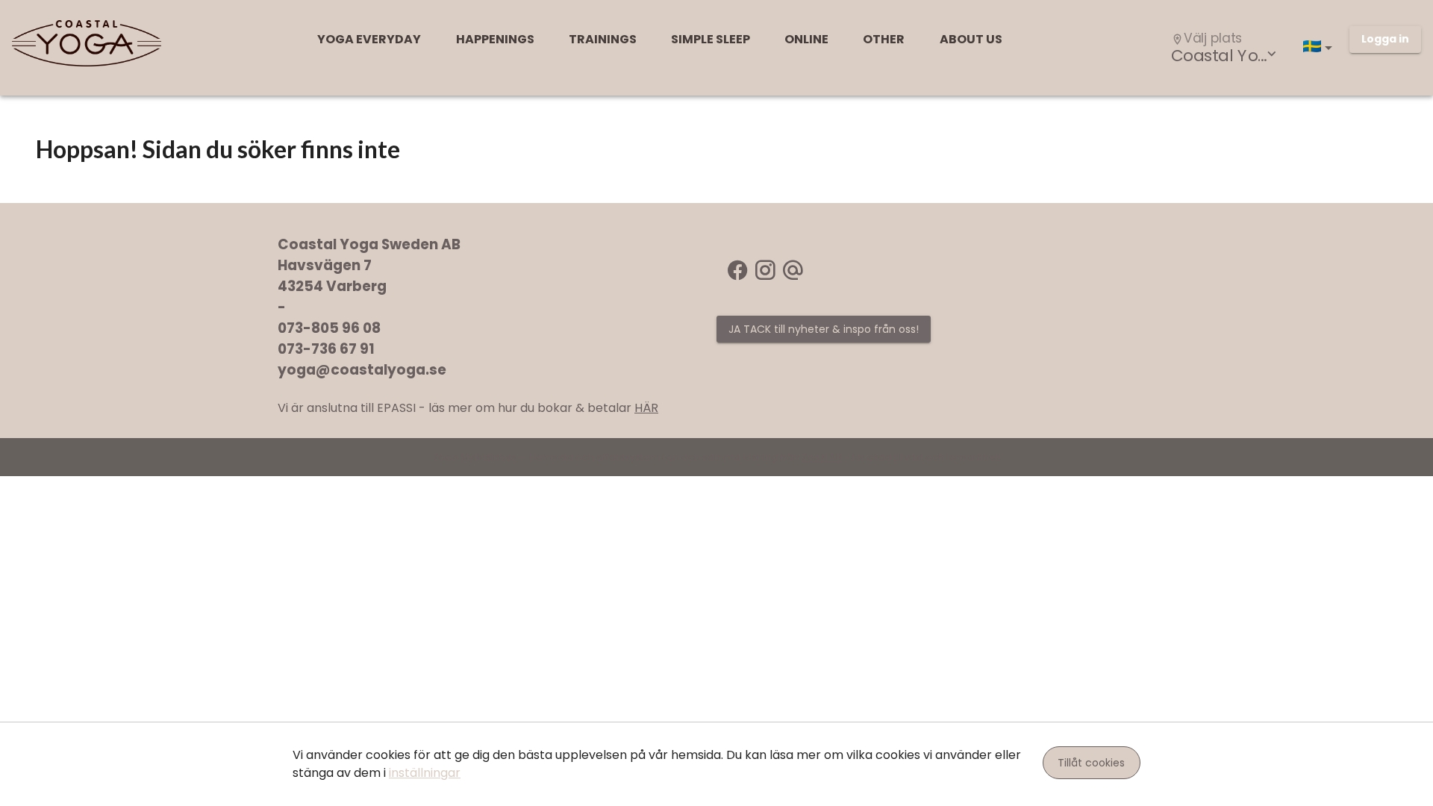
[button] (1320, 48)
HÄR (646, 407)
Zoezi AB (822, 457)
